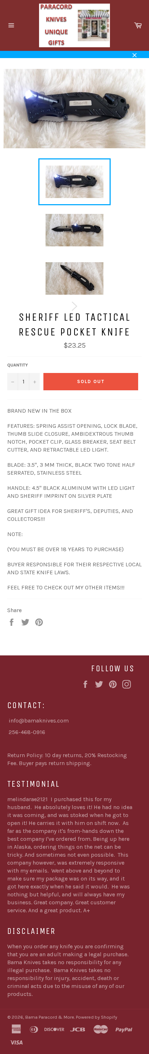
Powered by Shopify (96, 1017)
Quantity (17, 365)
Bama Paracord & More (49, 1017)
